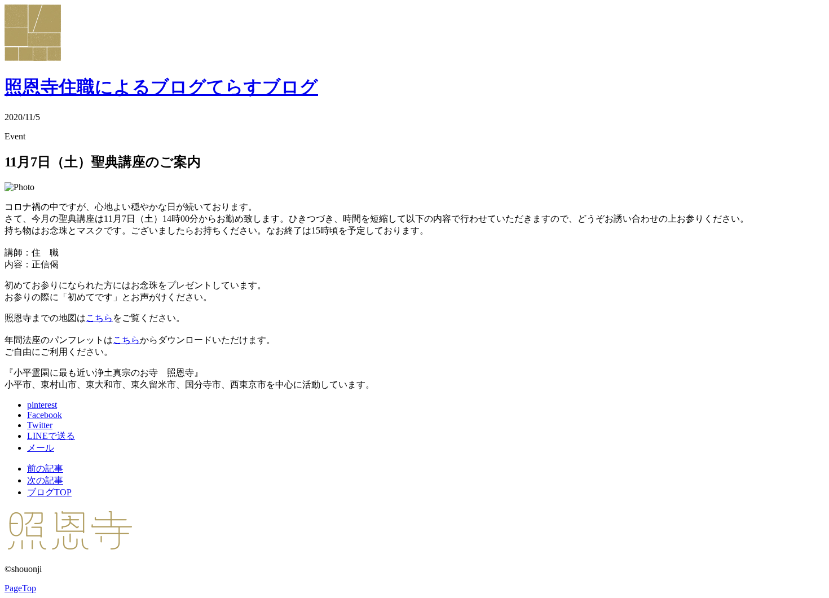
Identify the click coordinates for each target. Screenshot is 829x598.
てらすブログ (161, 87)
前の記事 (45, 468)
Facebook (44, 415)
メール (40, 447)
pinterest (42, 405)
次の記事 (45, 480)
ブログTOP (49, 492)
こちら (99, 318)
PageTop (20, 588)
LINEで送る (51, 436)
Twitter (39, 425)
